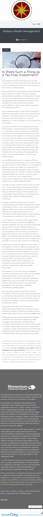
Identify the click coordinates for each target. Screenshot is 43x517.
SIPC (38, 407)
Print (6, 50)
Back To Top (34, 506)
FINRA (33, 407)
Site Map (4, 500)
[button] (36, 24)
